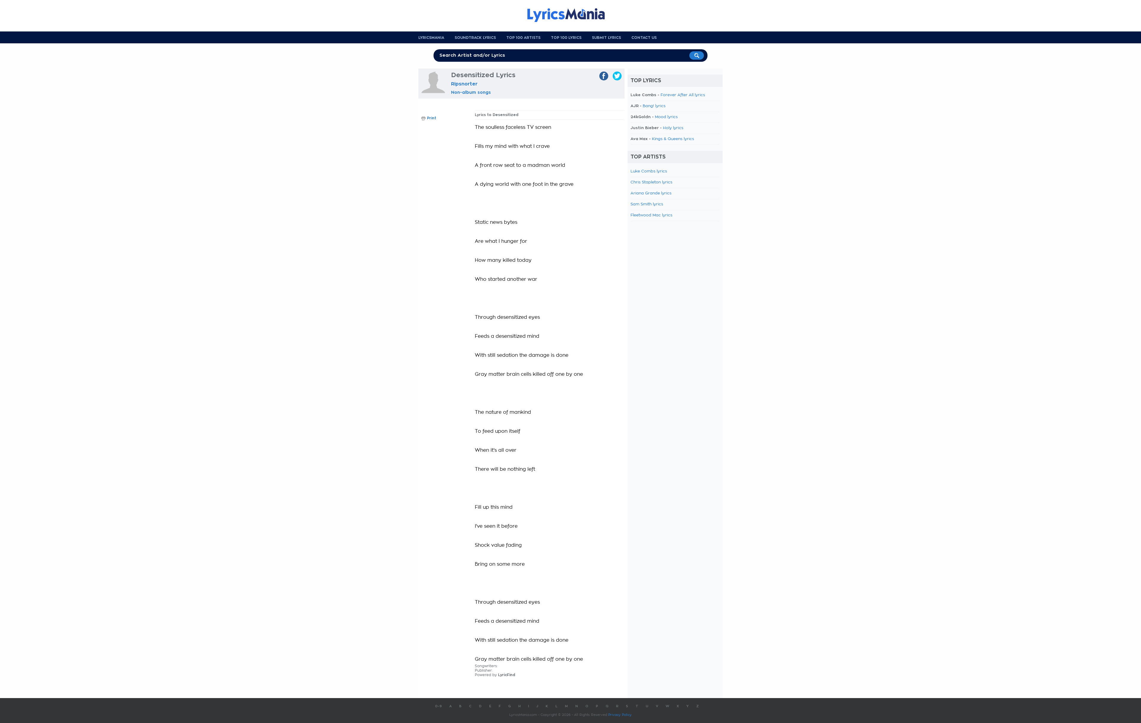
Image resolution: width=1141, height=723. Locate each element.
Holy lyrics (673, 128)
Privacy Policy (620, 714)
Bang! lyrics (654, 106)
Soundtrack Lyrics (475, 37)
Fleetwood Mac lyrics (651, 215)
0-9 (438, 706)
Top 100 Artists (523, 37)
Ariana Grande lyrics (651, 193)
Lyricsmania (431, 37)
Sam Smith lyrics (647, 204)
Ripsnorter (464, 84)
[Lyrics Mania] (570, 15)
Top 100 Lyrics (566, 37)
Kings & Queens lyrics (673, 139)
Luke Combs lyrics (649, 171)
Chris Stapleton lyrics (651, 182)
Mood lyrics (666, 117)
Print (431, 118)
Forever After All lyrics (683, 95)
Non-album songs (471, 92)
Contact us (644, 37)
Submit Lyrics (606, 37)
